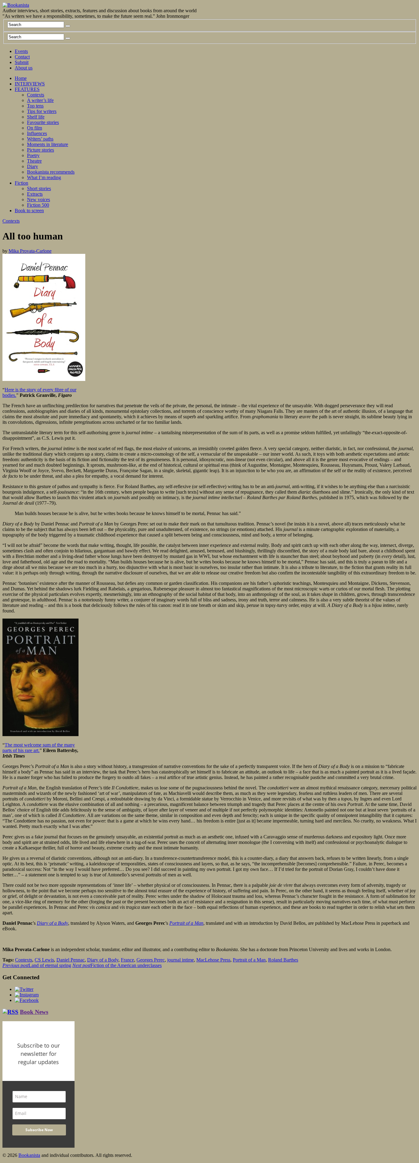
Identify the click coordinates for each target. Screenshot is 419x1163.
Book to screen (29, 210)
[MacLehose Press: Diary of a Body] (43, 379)
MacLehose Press (213, 959)
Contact (22, 56)
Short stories (39, 188)
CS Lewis (44, 959)
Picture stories (40, 149)
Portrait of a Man (249, 959)
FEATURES (27, 89)
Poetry (33, 155)
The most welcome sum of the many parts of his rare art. (38, 747)
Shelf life (35, 116)
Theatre (34, 161)
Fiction (21, 183)
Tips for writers (41, 111)
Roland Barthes (283, 959)
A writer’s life (40, 100)
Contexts (35, 94)
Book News (34, 1012)
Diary (32, 166)
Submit (22, 62)
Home (21, 78)
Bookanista (29, 1155)
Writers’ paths (40, 138)
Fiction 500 (38, 205)
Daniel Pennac (70, 959)
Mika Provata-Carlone (30, 251)
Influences (37, 133)
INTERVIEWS (30, 83)
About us (24, 67)
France (127, 959)
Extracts (35, 194)
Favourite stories (43, 122)
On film (34, 127)
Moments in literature (47, 144)
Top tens (35, 105)
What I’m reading (44, 177)
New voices (38, 199)
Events (21, 51)
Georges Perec (150, 959)
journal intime (180, 959)
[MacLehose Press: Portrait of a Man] (40, 734)
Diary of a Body (102, 959)
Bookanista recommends (51, 172)
